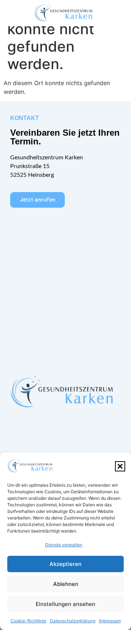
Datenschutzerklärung (72, 620)
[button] (120, 466)
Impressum (110, 620)
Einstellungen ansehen (65, 604)
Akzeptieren (65, 564)
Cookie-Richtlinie (28, 620)
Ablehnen (65, 584)
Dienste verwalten (63, 544)
